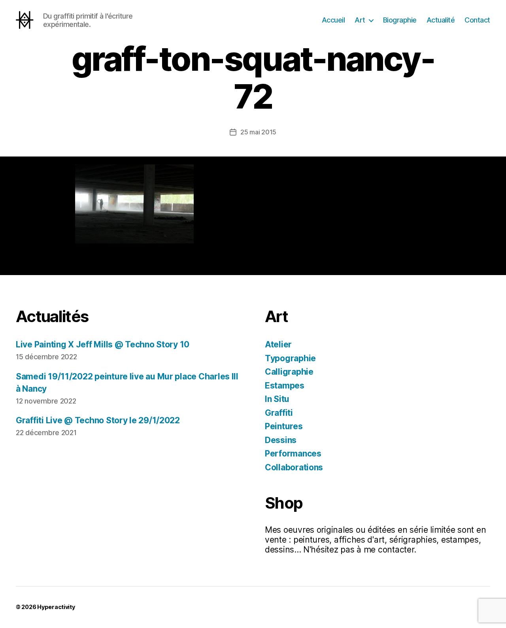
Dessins (280, 440)
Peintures (284, 426)
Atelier (278, 344)
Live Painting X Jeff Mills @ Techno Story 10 (102, 344)
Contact (477, 20)
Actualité (441, 20)
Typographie (290, 358)
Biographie (400, 20)
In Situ (277, 399)
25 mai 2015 (258, 132)
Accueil (333, 20)
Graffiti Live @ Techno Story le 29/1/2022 (98, 420)
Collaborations (294, 467)
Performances (293, 453)
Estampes (284, 385)
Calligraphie (289, 372)
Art (360, 20)
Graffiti (279, 413)
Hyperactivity (56, 606)
